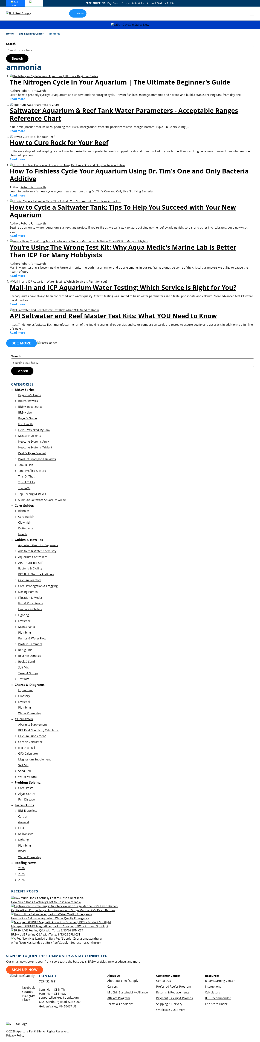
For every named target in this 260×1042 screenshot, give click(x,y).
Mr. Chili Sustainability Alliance (127, 992)
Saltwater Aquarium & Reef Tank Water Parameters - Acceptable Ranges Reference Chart (124, 114)
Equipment (25, 690)
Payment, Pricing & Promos (174, 998)
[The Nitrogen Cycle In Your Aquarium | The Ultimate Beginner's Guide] (54, 76)
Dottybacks (25, 528)
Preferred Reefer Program (173, 986)
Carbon (23, 816)
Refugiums (25, 650)
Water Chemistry (29, 713)
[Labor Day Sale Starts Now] (130, 25)
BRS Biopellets (27, 811)
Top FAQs (24, 488)
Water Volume (27, 777)
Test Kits (23, 679)
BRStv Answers (28, 401)
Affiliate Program (118, 998)
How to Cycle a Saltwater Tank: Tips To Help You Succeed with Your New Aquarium (123, 211)
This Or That (26, 476)
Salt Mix (23, 667)
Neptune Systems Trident (35, 447)
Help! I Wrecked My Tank (34, 430)
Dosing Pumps (28, 592)
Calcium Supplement (32, 736)
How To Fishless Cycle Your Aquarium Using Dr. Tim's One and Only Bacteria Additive (129, 175)
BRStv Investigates (30, 407)
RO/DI (22, 851)
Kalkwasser (25, 834)
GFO (21, 828)
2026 (21, 868)
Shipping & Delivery (169, 1004)
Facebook (28, 988)
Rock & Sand (26, 662)
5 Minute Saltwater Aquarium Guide (42, 500)
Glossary (24, 696)
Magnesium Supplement (34, 759)
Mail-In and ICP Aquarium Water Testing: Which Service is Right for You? (123, 287)
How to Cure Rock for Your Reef (59, 142)
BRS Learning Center (31, 33)
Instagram (29, 996)
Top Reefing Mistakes (32, 494)
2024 (21, 880)
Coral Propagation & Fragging (38, 586)
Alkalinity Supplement (32, 724)
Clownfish (24, 522)
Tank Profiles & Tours (32, 471)
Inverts (22, 534)
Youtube (27, 992)
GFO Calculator (28, 753)
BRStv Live (25, 412)
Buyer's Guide (27, 418)
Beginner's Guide (29, 395)
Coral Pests (25, 788)
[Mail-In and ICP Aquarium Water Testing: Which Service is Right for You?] (58, 281)
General (23, 822)
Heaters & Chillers (30, 609)
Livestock (24, 621)
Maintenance (27, 627)
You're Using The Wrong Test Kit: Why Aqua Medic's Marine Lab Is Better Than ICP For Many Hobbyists (123, 251)
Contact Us (163, 981)
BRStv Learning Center (220, 981)
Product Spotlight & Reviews (37, 459)
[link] (244, 13)
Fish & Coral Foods (30, 603)
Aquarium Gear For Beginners (38, 545)
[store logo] (21, 13)
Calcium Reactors (29, 580)
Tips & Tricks (26, 482)
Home (10, 33)
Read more (17, 99)
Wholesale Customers (170, 1010)
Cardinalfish (26, 517)
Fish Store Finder (216, 1004)
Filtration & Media (30, 598)
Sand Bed (24, 771)
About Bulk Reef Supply (122, 981)
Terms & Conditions (120, 1004)
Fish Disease (26, 799)
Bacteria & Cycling (30, 568)
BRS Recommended (218, 998)
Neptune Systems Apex (33, 441)
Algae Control (27, 794)
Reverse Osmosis (29, 656)
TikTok (26, 1000)
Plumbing (24, 632)
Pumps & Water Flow (32, 638)
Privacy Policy (15, 1035)
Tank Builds (25, 465)
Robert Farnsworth (33, 91)
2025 (21, 874)
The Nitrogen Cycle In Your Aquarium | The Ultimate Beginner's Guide (120, 82)
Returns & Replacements (172, 992)
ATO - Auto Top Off (30, 563)
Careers (112, 986)
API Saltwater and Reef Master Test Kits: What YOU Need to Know (113, 315)
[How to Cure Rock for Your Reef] (32, 137)
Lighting (23, 615)
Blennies (24, 511)
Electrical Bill (26, 748)
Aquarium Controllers (32, 557)
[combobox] (130, 50)
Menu (80, 13)
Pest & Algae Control (32, 453)
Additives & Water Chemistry (37, 551)
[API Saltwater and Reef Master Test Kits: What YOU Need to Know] (54, 310)
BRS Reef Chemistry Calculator (38, 730)
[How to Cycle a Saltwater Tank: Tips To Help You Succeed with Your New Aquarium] (65, 201)
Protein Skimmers (30, 644)
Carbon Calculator (30, 742)
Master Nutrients (29, 436)
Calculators (212, 992)
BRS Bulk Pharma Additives (36, 574)
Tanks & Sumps (28, 673)
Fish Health (25, 424)
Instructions (213, 986)
